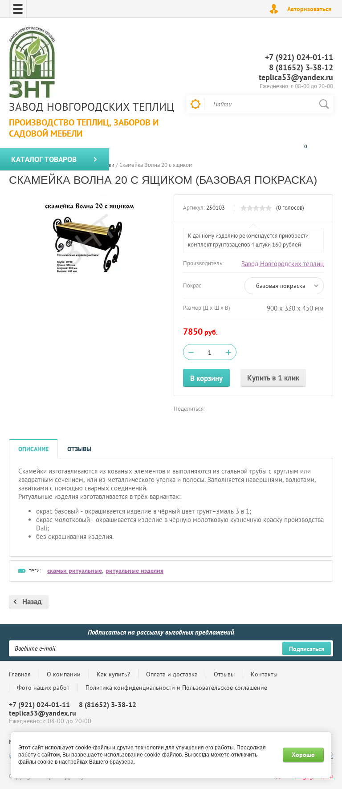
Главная (20, 674)
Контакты (264, 674)
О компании (64, 674)
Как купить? (113, 674)
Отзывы (224, 674)
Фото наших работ (43, 688)
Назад (32, 602)
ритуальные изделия (134, 570)
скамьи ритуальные (74, 570)
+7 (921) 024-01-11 (299, 57)
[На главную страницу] (32, 63)
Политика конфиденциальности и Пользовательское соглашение (176, 688)
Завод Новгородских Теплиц (91, 107)
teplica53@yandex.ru (296, 77)
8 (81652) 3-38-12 (301, 67)
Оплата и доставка (172, 674)
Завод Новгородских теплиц (282, 263)
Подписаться (306, 649)
